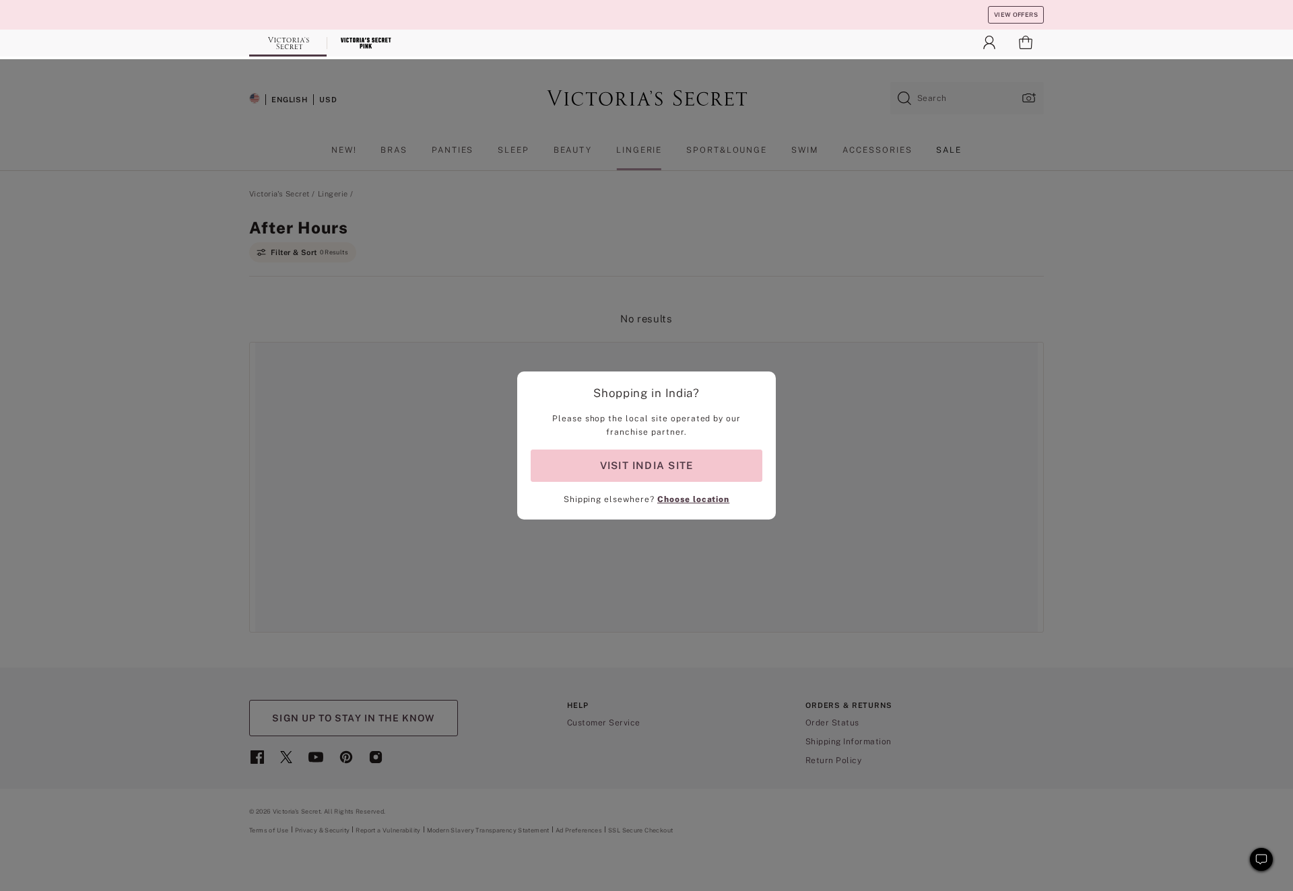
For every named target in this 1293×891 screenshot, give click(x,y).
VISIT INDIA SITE (646, 465)
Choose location (693, 499)
